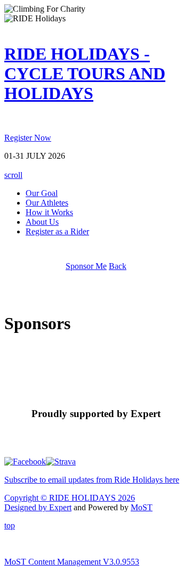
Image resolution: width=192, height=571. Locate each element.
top (9, 525)
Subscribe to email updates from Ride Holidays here (91, 479)
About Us (42, 221)
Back (117, 266)
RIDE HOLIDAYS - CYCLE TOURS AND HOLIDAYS (84, 73)
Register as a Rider (57, 231)
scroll (13, 175)
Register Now (27, 137)
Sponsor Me (86, 266)
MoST (142, 507)
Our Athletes (47, 202)
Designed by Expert (37, 507)
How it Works (49, 212)
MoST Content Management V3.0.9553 (71, 561)
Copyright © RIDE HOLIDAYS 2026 (69, 497)
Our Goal (42, 193)
